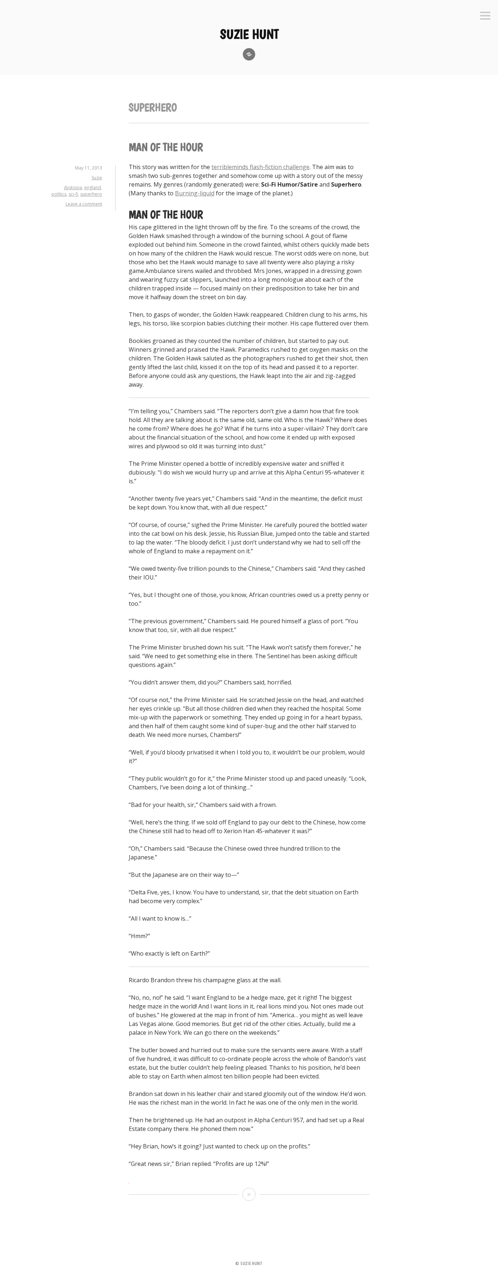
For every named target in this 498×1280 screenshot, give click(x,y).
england (92, 187)
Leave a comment (84, 204)
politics (58, 194)
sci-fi (73, 194)
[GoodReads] (249, 54)
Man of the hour (166, 147)
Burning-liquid (194, 193)
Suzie (97, 178)
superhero (91, 194)
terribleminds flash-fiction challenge (260, 167)
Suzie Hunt (249, 34)
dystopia (73, 187)
